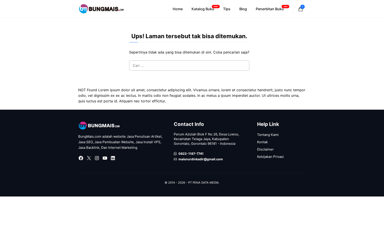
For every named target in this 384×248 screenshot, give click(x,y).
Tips (226, 9)
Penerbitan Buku (272, 8)
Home (178, 9)
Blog (243, 9)
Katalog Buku (205, 8)
